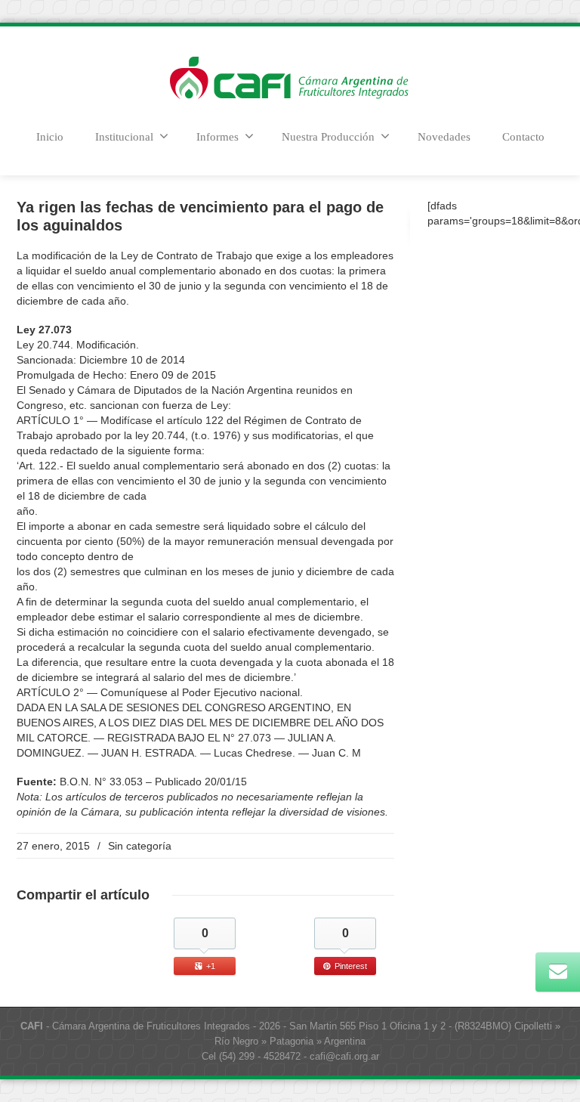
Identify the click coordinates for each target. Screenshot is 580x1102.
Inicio (49, 137)
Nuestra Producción (328, 137)
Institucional (124, 137)
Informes (217, 137)
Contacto (523, 137)
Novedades (444, 137)
